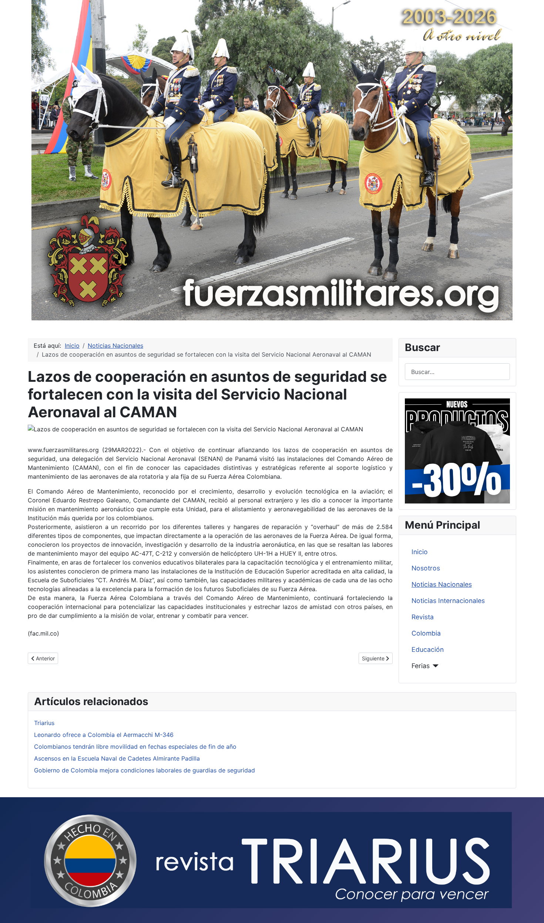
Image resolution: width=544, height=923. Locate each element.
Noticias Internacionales (448, 600)
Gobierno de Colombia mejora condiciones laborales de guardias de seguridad (144, 770)
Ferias (421, 666)
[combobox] (457, 371)
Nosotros (426, 568)
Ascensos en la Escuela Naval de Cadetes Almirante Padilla (117, 758)
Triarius (44, 723)
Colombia (426, 633)
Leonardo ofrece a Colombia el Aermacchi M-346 (104, 734)
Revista (423, 617)
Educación (428, 649)
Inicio (420, 552)
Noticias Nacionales (442, 584)
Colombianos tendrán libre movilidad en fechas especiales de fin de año (135, 746)
